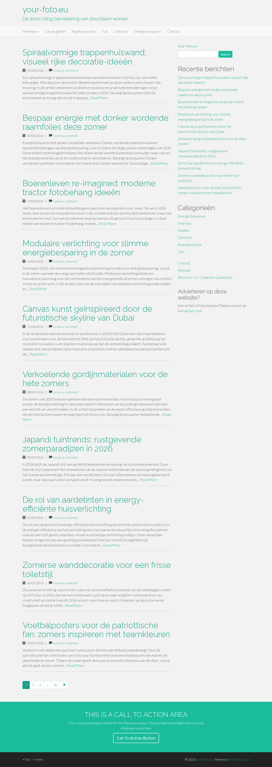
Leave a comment (65, 70)
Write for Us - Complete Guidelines (205, 277)
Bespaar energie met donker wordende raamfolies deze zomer (95, 122)
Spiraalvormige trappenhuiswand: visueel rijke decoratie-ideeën (84, 56)
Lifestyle (121, 31)
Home (38, 759)
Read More (99, 98)
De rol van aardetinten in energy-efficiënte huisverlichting (83, 504)
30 (55, 685)
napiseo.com (192, 310)
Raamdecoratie (84, 31)
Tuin (105, 31)
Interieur (30, 31)
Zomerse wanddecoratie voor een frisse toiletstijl (97, 569)
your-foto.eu (45, 9)
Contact (173, 31)
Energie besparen (147, 31)
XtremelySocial (238, 759)
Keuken (183, 230)
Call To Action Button (136, 737)
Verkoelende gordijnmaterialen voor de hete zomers (95, 378)
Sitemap (184, 270)
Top (27, 759)
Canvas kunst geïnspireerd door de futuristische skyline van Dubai (87, 313)
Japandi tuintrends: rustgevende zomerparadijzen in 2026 (82, 444)
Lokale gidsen (55, 31)
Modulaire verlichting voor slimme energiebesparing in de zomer (85, 247)
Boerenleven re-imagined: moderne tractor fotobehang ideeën (89, 187)
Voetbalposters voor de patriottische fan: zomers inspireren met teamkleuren (96, 629)
